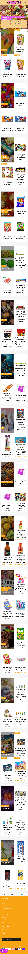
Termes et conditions (7, 908)
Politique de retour (7, 915)
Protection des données (8, 900)
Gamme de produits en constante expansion (18, 24)
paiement (4, 917)
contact (4, 905)
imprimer (4, 903)
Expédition (5, 920)
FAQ (3, 922)
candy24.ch (7, 946)
